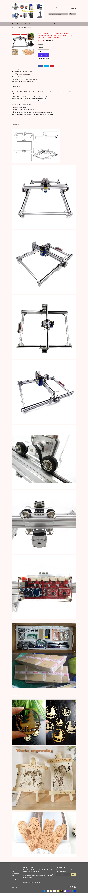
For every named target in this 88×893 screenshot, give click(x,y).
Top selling (28, 24)
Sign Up (73, 874)
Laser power (40, 44)
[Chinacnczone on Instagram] (72, 887)
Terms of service (15, 873)
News (35, 24)
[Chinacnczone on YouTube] (75, 887)
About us (49, 24)
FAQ (13, 875)
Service (41, 24)
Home (13, 24)
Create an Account (72, 10)
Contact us (57, 24)
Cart (73, 14)
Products (19, 24)
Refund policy (15, 879)
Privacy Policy (15, 877)
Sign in (64, 10)
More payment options (44, 58)
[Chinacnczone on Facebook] (70, 887)
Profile (17, 887)
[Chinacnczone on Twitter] (68, 887)
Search (13, 871)
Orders (13, 887)
